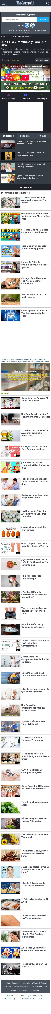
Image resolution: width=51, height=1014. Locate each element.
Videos (10, 37)
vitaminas (10, 359)
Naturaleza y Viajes (30, 983)
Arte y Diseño (36, 986)
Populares (25, 135)
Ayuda (21, 995)
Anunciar (43, 998)
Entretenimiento (21, 986)
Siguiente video (42, 60)
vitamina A (19, 359)
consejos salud (29, 362)
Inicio (3, 37)
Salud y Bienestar (23, 37)
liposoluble (39, 362)
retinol (47, 362)
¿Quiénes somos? (36, 995)
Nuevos (42, 135)
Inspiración (23, 990)
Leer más (16, 54)
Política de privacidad (26, 998)
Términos (35, 30)
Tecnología (34, 990)
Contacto (10, 995)
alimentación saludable (33, 359)
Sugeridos (8, 135)
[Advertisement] (25, 116)
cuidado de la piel (15, 362)
